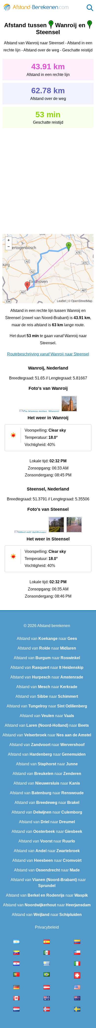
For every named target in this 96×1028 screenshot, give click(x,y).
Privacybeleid (47, 927)
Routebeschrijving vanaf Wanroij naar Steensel (48, 354)
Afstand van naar (47, 638)
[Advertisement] (48, 177)
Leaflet (61, 301)
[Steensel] (30, 532)
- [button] (8, 246)
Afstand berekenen (53, 626)
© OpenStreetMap (80, 301)
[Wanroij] (39, 411)
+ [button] (8, 240)
